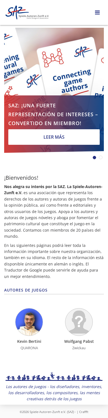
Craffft (83, 412)
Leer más (54, 137)
